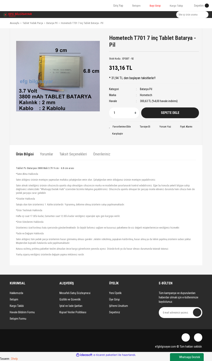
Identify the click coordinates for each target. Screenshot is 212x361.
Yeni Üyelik (115, 293)
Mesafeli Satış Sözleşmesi (74, 293)
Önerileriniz (101, 154)
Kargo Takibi (17, 305)
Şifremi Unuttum (118, 305)
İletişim (14, 299)
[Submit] (197, 312)
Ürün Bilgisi (25, 154)
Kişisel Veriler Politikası (72, 312)
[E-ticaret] (105, 355)
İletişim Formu (18, 318)
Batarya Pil (146, 89)
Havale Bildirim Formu (22, 312)
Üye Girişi (114, 299)
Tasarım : (9, 358)
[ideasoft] (84, 355)
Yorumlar (46, 154)
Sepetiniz (114, 312)
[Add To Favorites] (120, 127)
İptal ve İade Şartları (70, 305)
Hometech (146, 95)
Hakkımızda (16, 293)
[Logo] (17, 14)
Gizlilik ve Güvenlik (70, 299)
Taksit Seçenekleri (73, 154)
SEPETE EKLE (170, 113)
